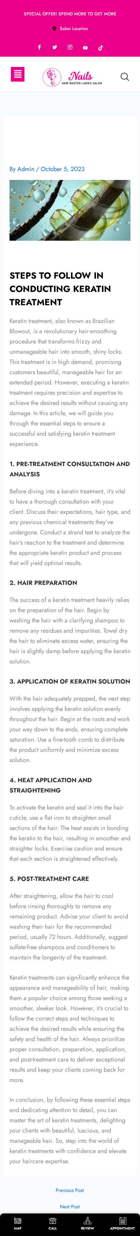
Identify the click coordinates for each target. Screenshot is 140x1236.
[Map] (17, 1220)
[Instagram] (70, 48)
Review (87, 1228)
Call (53, 1228)
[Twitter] (55, 48)
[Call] (52, 1220)
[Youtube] (85, 48)
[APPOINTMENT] (122, 1220)
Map (17, 1228)
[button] (17, 74)
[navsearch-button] (125, 77)
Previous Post (70, 1190)
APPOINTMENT (122, 1228)
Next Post (70, 1206)
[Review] (87, 1220)
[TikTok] (100, 48)
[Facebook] (39, 48)
